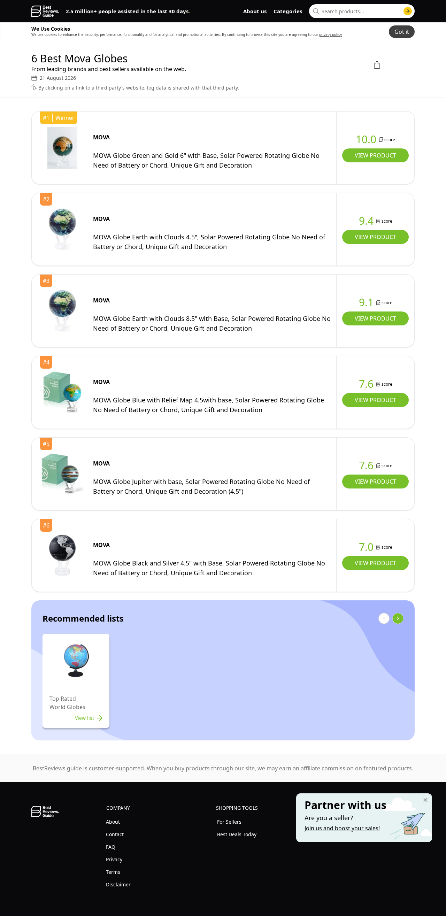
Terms (113, 872)
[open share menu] (377, 65)
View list (84, 718)
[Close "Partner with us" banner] (425, 800)
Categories (288, 11)
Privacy (114, 859)
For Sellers (229, 821)
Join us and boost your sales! (342, 828)
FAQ (110, 847)
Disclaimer (118, 884)
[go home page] (45, 11)
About (113, 821)
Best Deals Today (236, 834)
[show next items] (397, 618)
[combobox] (362, 11)
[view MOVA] (62, 148)
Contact (115, 834)
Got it (401, 32)
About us (255, 11)
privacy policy (330, 34)
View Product (375, 155)
